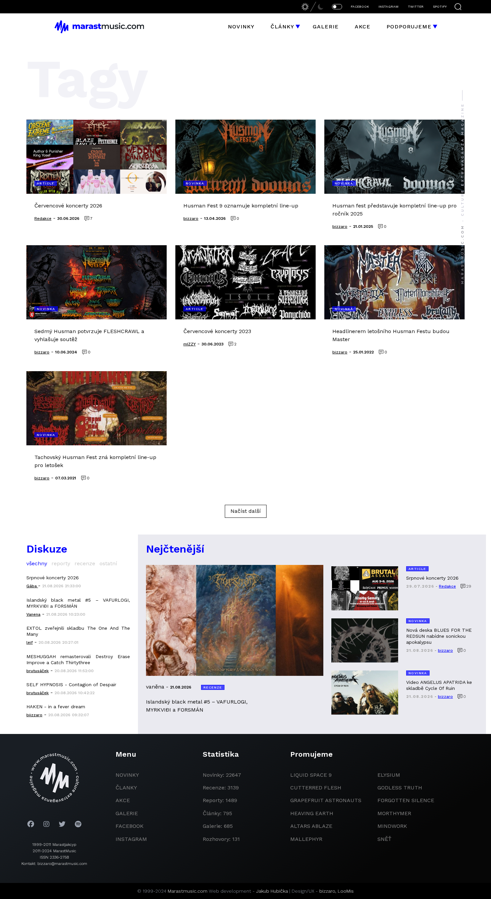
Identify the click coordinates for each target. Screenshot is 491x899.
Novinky (241, 26)
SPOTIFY (440, 6)
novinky (127, 775)
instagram (131, 839)
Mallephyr (306, 839)
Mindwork (392, 826)
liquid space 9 (311, 775)
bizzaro (327, 891)
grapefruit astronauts (325, 800)
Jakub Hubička (272, 891)
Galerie (326, 26)
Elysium (388, 775)
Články (282, 26)
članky (126, 787)
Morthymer (394, 813)
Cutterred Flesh (315, 787)
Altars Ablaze (311, 826)
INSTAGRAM (388, 6)
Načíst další (245, 511)
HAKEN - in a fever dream (55, 706)
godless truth (399, 787)
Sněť (384, 839)
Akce (362, 26)
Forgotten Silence (405, 800)
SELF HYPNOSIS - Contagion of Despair (71, 684)
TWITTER (416, 6)
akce (123, 800)
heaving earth (311, 813)
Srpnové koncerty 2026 (52, 577)
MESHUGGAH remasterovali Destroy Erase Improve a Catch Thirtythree (78, 659)
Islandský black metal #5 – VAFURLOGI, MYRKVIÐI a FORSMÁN (78, 603)
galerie (127, 813)
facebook (130, 826)
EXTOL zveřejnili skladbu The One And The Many (78, 631)
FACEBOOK (360, 6)
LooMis (346, 891)
